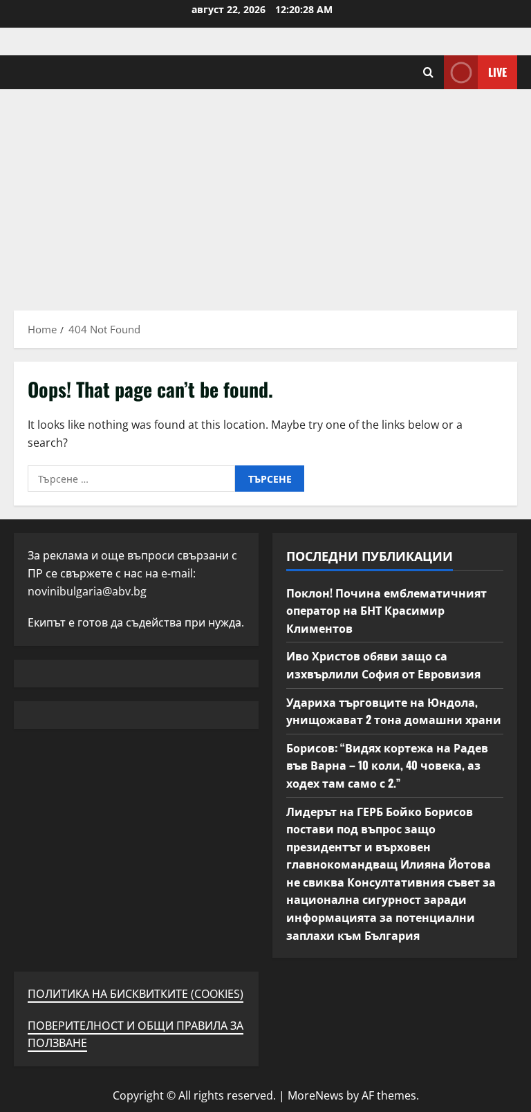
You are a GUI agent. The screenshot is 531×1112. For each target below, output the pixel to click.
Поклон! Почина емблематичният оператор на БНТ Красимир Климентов (386, 610)
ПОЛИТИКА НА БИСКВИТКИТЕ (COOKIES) (135, 993)
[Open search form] (428, 72)
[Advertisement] (265, 193)
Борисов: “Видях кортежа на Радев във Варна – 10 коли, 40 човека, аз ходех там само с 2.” (387, 765)
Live (497, 72)
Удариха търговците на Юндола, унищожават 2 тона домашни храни (393, 711)
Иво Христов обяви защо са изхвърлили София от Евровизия (383, 664)
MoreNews (316, 1095)
